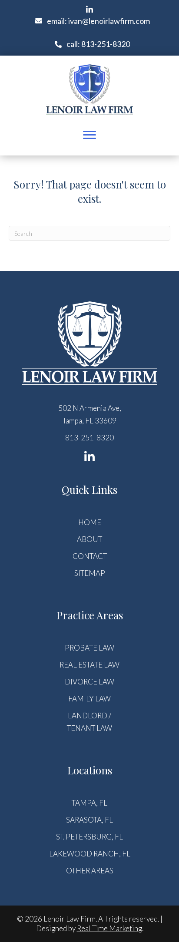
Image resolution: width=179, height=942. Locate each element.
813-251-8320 (89, 437)
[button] (89, 9)
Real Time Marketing (109, 928)
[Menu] (89, 135)
